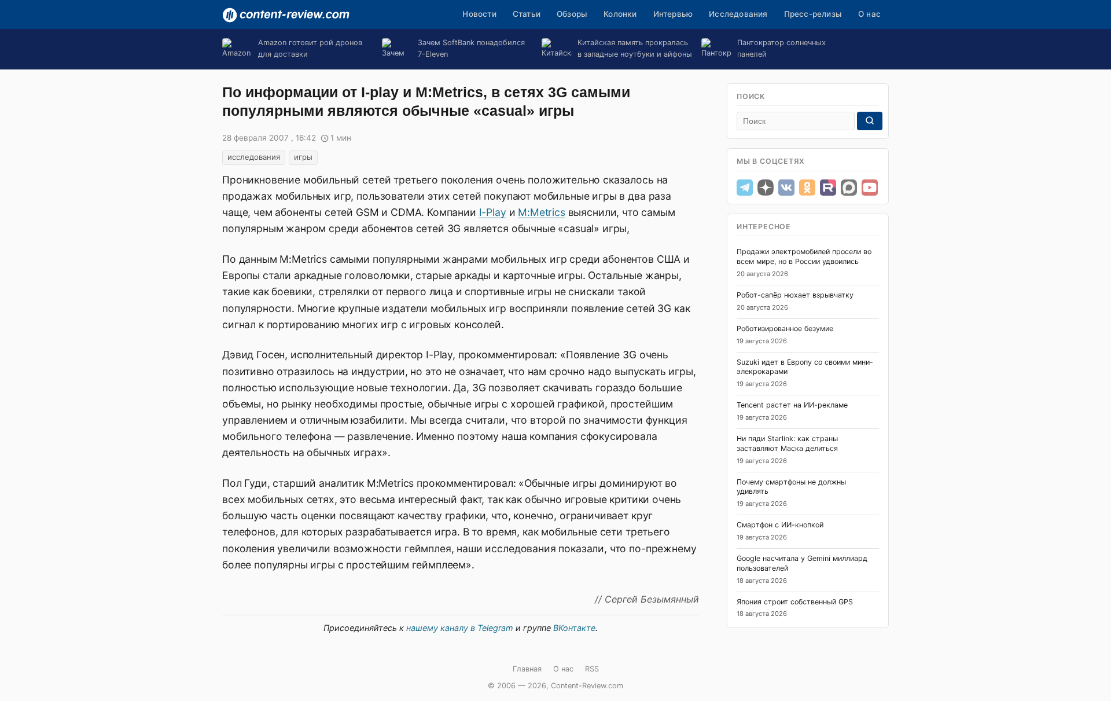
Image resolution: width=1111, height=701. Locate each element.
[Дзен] (765, 187)
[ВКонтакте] (786, 187)
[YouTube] (870, 187)
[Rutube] (828, 187)
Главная (527, 669)
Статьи (526, 14)
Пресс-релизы (813, 14)
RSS (592, 669)
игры (303, 157)
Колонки (620, 14)
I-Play (492, 212)
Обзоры (572, 14)
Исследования (738, 14)
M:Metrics (541, 212)
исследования (253, 157)
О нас (869, 14)
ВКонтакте (574, 628)
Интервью (673, 14)
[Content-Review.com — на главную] (286, 15)
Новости (479, 14)
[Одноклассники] (807, 187)
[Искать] (869, 121)
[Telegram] (745, 187)
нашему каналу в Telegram (459, 628)
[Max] (849, 187)
